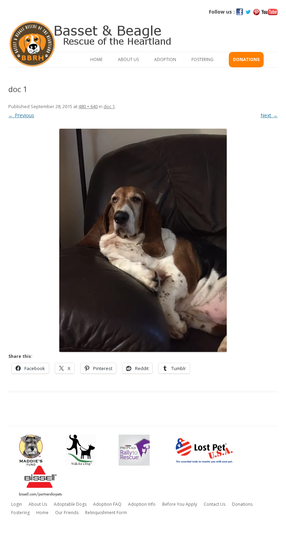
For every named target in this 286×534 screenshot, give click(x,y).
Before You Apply (179, 504)
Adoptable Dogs (70, 504)
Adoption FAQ (107, 504)
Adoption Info (142, 504)
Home (96, 59)
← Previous (21, 115)
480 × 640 (88, 106)
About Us (128, 59)
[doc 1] (143, 240)
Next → (269, 115)
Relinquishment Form (106, 513)
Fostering (202, 59)
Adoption (165, 59)
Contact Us (214, 504)
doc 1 (109, 106)
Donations (246, 59)
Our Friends (66, 513)
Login (16, 504)
